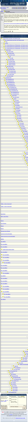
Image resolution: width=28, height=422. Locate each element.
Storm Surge (8, 49)
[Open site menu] (1, 1)
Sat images (18, 110)
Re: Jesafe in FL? (15, 380)
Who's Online (16, 3)
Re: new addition (4, 244)
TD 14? (6, 43)
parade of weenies (12, 64)
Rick (25, 155)
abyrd (2, 11)
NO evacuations (24, 361)
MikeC (6, 400)
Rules (23, 3)
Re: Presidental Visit (10, 79)
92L (6, 41)
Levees (15, 98)
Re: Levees (16, 100)
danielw (5, 401)
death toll (16, 366)
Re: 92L (11, 58)
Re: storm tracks (16, 97)
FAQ (21, 3)
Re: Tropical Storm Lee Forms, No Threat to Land (14, 40)
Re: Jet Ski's (13, 374)
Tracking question (12, 62)
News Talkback (3, 7)
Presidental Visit (8, 77)
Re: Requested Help (16, 377)
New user (11, 3)
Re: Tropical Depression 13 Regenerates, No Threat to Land (16, 45)
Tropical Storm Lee (18, 106)
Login (3, 4)
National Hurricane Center (20, 418)
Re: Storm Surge (10, 51)
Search (17, 2)
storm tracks (14, 95)
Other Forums (12, 2)
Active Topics (22, 2)
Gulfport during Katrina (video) (8, 249)
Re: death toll (17, 367)
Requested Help (15, 375)
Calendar (17, 4)
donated (11, 414)
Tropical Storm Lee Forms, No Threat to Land (11, 38)
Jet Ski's (11, 372)
